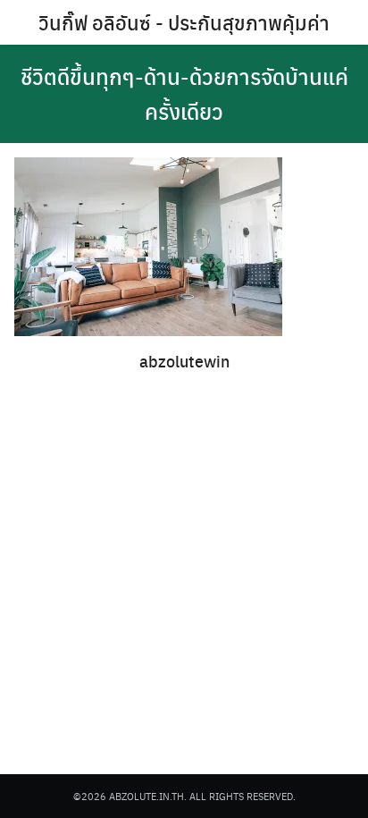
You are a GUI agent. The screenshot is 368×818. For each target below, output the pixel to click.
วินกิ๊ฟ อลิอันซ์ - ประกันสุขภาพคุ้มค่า (184, 22)
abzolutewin (184, 361)
